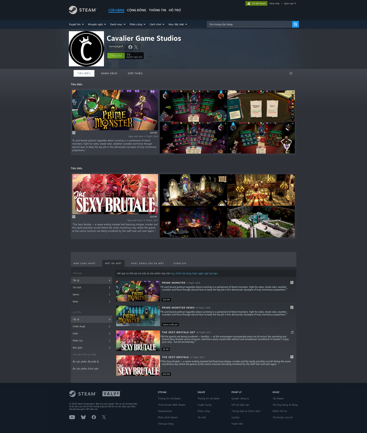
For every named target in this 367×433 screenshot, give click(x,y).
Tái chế (201, 417)
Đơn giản (91, 347)
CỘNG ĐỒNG (136, 10)
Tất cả (91, 280)
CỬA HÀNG (116, 10)
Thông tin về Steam (169, 398)
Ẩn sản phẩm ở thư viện (85, 368)
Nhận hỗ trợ (280, 411)
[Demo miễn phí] (138, 316)
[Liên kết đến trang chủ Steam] (83, 13)
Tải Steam (278, 398)
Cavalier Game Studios (144, 38)
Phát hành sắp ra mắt (147, 263)
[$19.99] (138, 291)
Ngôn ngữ (289, 3)
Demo (91, 294)
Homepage (115, 46)
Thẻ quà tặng (166, 423)
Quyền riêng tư (240, 398)
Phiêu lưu (91, 340)
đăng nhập (274, 3)
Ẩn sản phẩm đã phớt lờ (86, 361)
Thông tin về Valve (208, 398)
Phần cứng (203, 411)
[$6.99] (138, 340)
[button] (76, 24)
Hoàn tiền (237, 423)
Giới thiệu (135, 73)
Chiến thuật (91, 326)
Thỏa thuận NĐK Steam (171, 404)
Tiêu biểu (84, 73)
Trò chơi (91, 287)
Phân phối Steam (167, 417)
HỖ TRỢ (175, 10)
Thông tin (157, 10)
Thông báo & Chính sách (245, 411)
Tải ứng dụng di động (285, 404)
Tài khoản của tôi (283, 417)
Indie (91, 333)
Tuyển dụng (204, 404)
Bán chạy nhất (85, 263)
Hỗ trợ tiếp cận (240, 404)
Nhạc (91, 301)
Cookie (235, 417)
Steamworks (165, 411)
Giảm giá (180, 263)
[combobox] (249, 24)
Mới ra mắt (113, 263)
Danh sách (109, 73)
